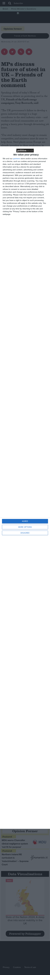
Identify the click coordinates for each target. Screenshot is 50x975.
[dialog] (25, 487)
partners (16, 158)
